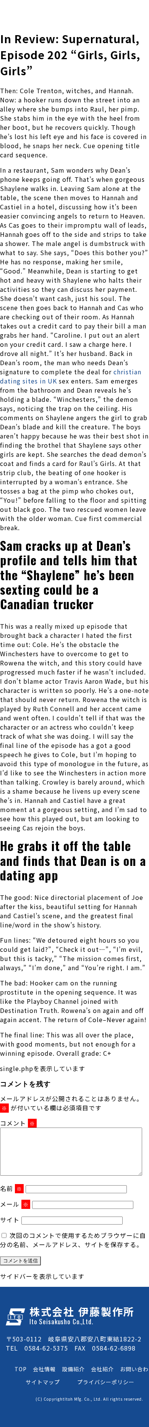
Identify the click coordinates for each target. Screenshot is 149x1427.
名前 (11, 1188)
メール (14, 1204)
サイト (9, 1219)
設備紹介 (73, 1369)
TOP (21, 1369)
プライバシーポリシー (105, 1382)
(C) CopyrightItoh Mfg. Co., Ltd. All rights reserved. (89, 1399)
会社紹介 (102, 1369)
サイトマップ (43, 1382)
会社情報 (44, 1369)
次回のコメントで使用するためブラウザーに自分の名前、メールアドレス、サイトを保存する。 (73, 1240)
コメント (17, 1123)
